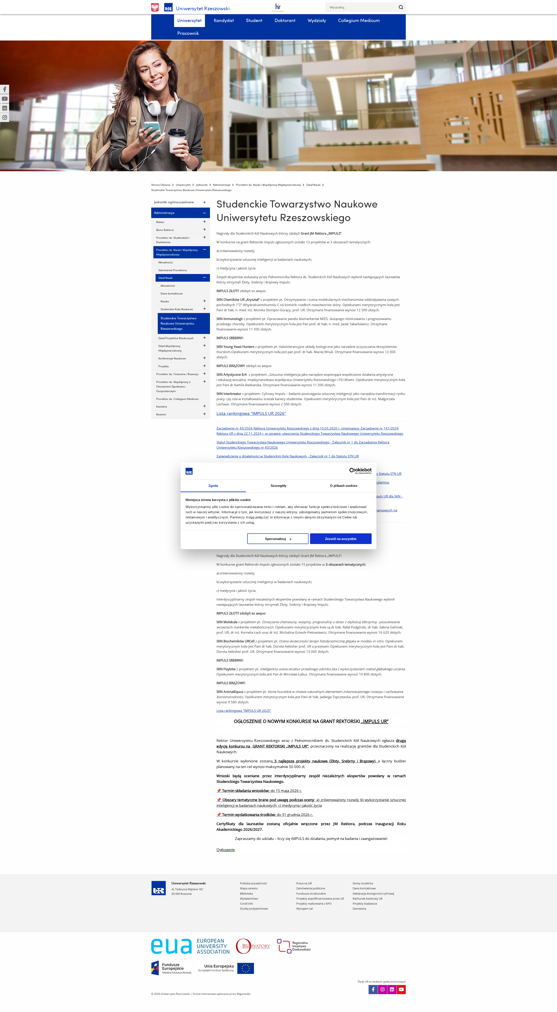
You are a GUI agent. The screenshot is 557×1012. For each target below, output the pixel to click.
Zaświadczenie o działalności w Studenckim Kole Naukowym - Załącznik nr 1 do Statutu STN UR (287, 456)
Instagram (382, 989)
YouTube (401, 989)
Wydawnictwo (249, 898)
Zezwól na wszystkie (340, 539)
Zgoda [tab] (213, 485)
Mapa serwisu (249, 888)
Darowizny (359, 908)
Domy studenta (363, 883)
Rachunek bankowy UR (368, 898)
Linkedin (391, 989)
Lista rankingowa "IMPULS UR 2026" (251, 413)
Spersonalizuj (275, 539)
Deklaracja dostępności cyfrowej (373, 893)
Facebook (373, 989)
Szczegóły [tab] (279, 485)
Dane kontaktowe (364, 888)
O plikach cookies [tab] (343, 485)
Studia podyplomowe (254, 908)
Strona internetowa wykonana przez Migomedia (221, 994)
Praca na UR (304, 883)
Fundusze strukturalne (311, 893)
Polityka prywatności (253, 883)
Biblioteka (246, 893)
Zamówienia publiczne (310, 888)
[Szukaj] (401, 7)
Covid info (246, 903)
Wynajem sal (304, 908)
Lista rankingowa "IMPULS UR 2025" (243, 710)
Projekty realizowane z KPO (314, 903)
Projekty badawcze (365, 903)
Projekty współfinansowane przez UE (320, 898)
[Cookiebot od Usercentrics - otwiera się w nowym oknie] (353, 471)
